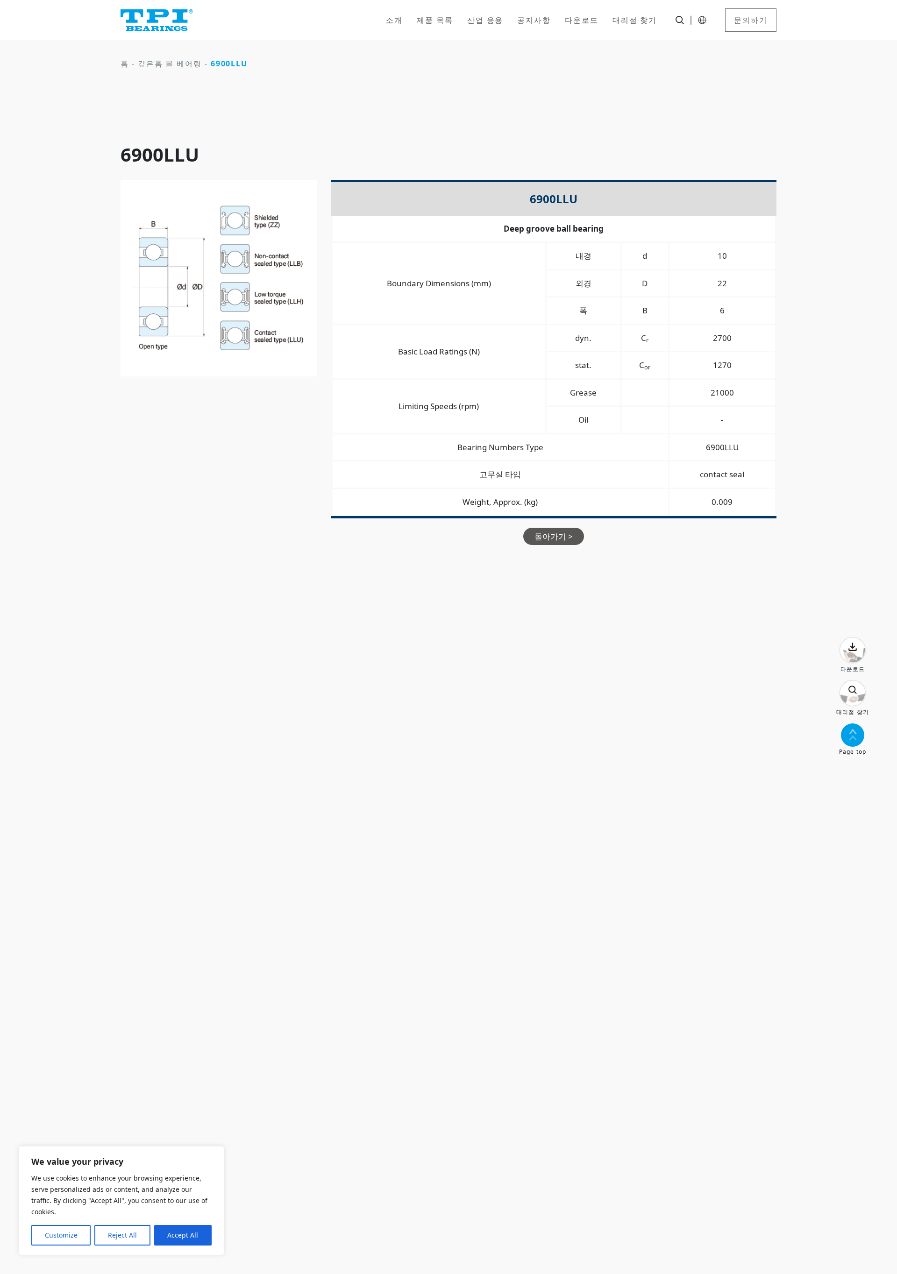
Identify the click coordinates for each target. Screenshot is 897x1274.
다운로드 (581, 20)
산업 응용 (485, 20)
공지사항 (534, 20)
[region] (121, 1200)
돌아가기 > (553, 536)
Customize (61, 1235)
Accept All (182, 1235)
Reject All (122, 1235)
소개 (394, 20)
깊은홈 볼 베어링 (170, 63)
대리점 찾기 (634, 20)
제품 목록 (435, 20)
